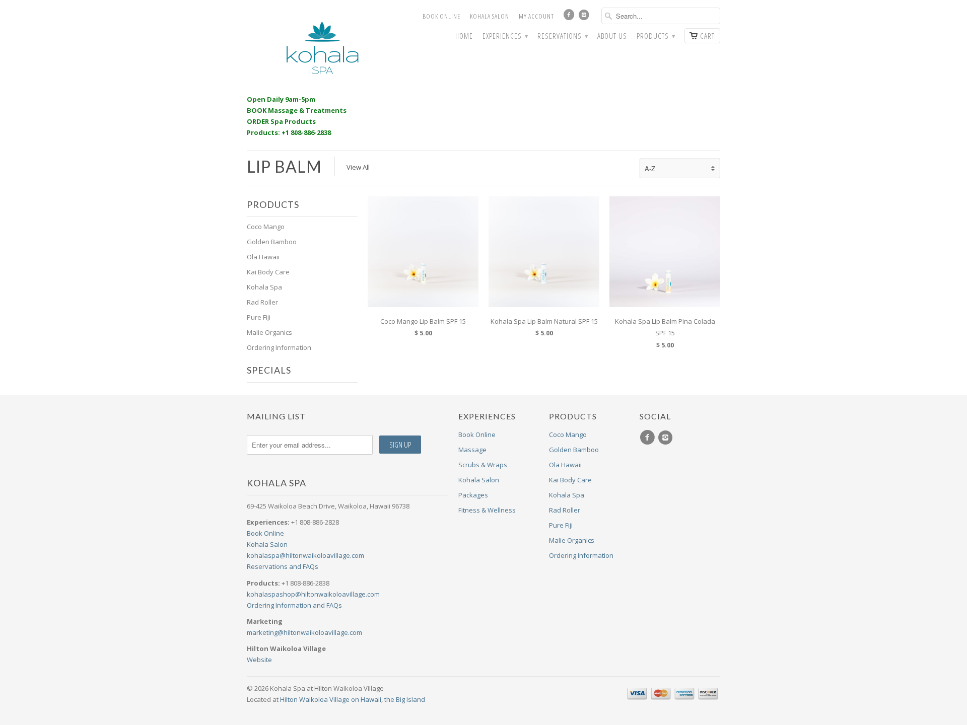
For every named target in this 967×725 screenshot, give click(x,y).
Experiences (505, 36)
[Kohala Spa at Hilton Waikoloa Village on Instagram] (585, 17)
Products (656, 36)
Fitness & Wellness (487, 510)
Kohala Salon (489, 16)
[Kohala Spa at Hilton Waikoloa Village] (322, 48)
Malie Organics (269, 332)
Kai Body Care (268, 271)
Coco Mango (266, 226)
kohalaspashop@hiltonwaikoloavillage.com (313, 594)
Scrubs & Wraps (482, 464)
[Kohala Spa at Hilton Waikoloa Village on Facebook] (570, 17)
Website (259, 659)
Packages (473, 494)
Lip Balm (284, 166)
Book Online (441, 16)
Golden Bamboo (272, 241)
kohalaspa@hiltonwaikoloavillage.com (305, 555)
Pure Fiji (258, 317)
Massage (472, 449)
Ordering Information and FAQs (294, 605)
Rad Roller (262, 302)
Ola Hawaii (263, 256)
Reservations (562, 36)
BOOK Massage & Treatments (297, 110)
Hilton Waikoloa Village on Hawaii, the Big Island (352, 699)
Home (464, 36)
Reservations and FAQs (282, 566)
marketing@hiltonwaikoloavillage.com (304, 632)
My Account (536, 16)
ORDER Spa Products (281, 121)
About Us (612, 36)
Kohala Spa (264, 287)
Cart (707, 36)
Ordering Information (279, 347)
